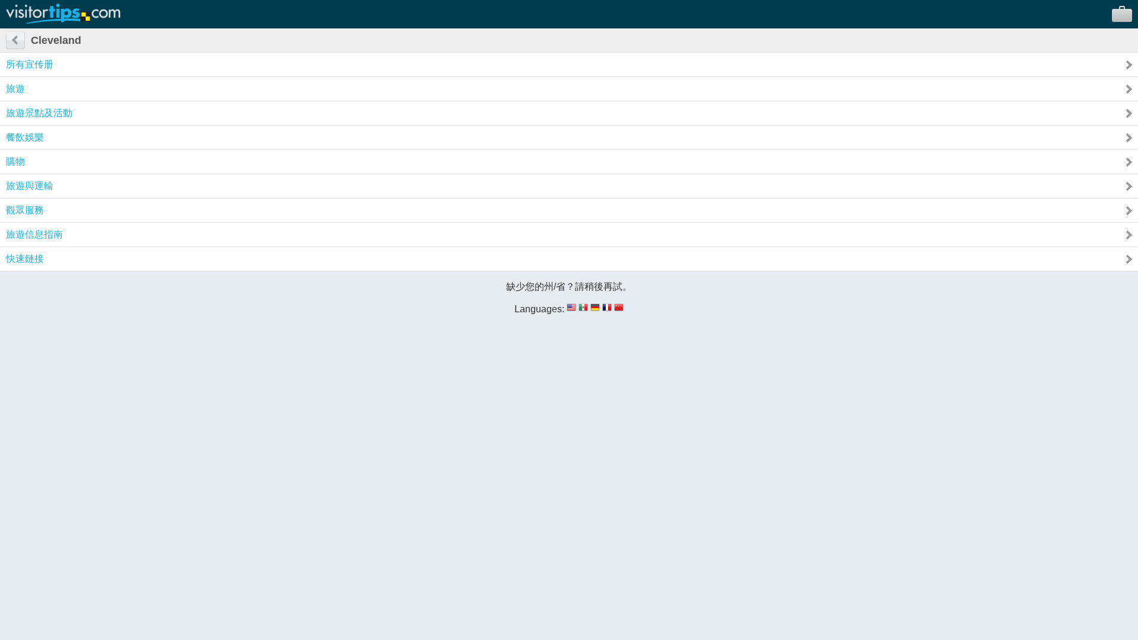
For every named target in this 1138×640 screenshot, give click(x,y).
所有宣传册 (29, 64)
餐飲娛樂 (25, 137)
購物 (15, 161)
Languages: (539, 309)
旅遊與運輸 (29, 186)
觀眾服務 (25, 210)
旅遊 (15, 89)
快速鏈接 (25, 259)
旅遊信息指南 (34, 234)
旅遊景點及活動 (39, 113)
